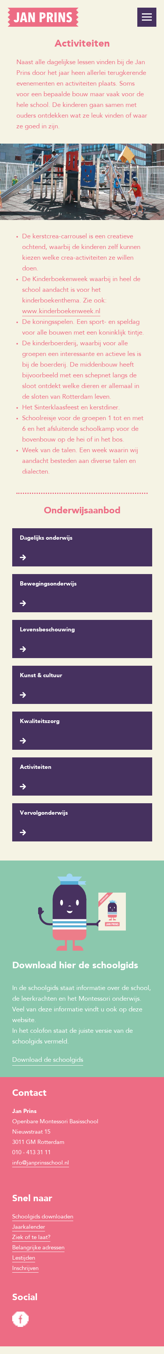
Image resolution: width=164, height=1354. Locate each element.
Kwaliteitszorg (39, 722)
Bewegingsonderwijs (48, 584)
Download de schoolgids (47, 1060)
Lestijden (23, 1258)
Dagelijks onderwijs (46, 538)
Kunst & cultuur (41, 676)
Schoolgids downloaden (42, 1217)
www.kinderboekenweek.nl (61, 311)
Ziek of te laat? (31, 1238)
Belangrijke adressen (38, 1248)
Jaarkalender (28, 1227)
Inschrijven (25, 1268)
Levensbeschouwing (47, 630)
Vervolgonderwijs (44, 813)
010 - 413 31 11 (31, 1153)
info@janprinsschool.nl (40, 1163)
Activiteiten (35, 767)
